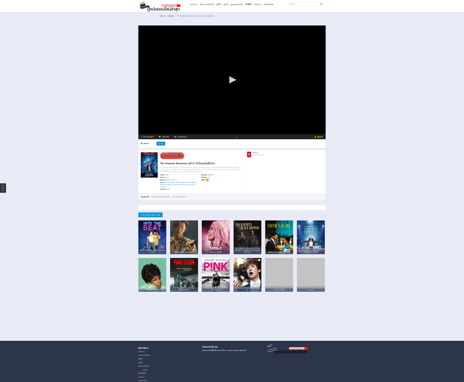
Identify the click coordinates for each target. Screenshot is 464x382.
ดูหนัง (225, 4)
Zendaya (163, 187)
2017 (209, 177)
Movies (171, 16)
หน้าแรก (194, 4)
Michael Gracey (172, 180)
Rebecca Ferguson (166, 184)
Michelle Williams (190, 182)
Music (167, 177)
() (201, 137)
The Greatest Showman (161, 196)
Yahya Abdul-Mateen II (180, 184)
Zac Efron (192, 184)
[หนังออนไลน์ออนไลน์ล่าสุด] (160, 6)
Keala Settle (180, 182)
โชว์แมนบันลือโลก (180, 196)
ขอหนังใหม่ (269, 4)
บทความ (257, 4)
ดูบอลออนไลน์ (237, 4)
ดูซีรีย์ (218, 4)
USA (168, 189)
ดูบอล (145, 369)
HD (162, 144)
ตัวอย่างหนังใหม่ (207, 4)
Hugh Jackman (171, 182)
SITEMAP (248, 4)
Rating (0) (255, 153)
